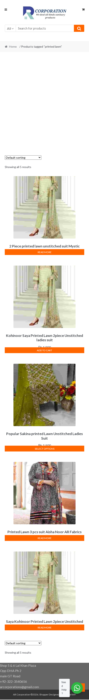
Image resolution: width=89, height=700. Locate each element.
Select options (44, 448)
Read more (45, 252)
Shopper (43, 694)
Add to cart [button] (44, 350)
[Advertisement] (44, 101)
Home (13, 46)
